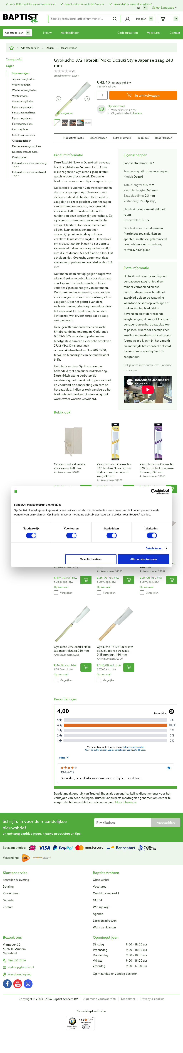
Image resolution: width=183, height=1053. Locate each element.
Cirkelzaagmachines (23, 135)
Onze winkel (101, 880)
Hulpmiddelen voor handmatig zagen (29, 164)
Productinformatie (73, 137)
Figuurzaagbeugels (22, 107)
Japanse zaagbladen (23, 79)
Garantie (8, 900)
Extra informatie (122, 137)
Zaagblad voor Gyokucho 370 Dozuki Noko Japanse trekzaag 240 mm (157, 468)
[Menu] (92, 1018)
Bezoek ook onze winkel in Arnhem (84, 4)
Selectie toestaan (91, 558)
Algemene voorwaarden (99, 999)
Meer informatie (126, 802)
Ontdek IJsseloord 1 (106, 893)
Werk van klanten (104, 927)
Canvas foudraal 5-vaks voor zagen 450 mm (69, 466)
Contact (175, 33)
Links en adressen (105, 921)
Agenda (98, 914)
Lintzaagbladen (20, 129)
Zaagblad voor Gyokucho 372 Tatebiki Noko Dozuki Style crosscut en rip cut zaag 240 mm (114, 470)
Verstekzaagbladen (22, 101)
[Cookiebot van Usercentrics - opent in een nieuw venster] (153, 491)
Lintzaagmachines (22, 123)
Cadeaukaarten (128, 33)
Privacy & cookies (152, 999)
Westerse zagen (21, 84)
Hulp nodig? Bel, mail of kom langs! (132, 4)
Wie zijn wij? (101, 907)
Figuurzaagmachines (23, 112)
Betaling (8, 887)
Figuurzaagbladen (22, 118)
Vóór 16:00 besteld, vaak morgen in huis (32, 4)
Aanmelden (166, 822)
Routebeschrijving (19, 974)
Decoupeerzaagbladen (25, 151)
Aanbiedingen (70, 33)
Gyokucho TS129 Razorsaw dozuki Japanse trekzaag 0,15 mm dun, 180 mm (115, 651)
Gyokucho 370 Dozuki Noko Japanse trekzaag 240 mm (72, 649)
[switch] (71, 535)
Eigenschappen (98, 137)
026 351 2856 (17, 960)
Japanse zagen (69, 47)
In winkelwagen (147, 95)
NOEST (97, 900)
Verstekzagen (20, 96)
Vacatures (153, 33)
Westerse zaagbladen (24, 90)
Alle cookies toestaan (143, 558)
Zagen (50, 47)
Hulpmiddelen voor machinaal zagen (29, 173)
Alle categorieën (14, 32)
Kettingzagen (19, 157)
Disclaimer (128, 999)
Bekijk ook (143, 137)
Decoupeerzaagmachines (26, 146)
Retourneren (11, 893)
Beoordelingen (163, 137)
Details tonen (154, 548)
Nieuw (47, 33)
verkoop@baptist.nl (21, 967)
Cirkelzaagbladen (21, 140)
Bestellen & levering (16, 880)
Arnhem (137, 113)
